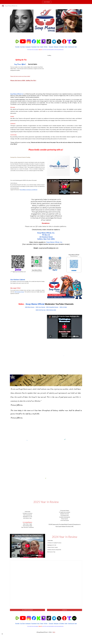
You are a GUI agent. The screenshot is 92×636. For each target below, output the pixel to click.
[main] (46, 48)
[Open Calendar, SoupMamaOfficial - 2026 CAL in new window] (79, 562)
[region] (46, 2)
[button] (2, 634)
